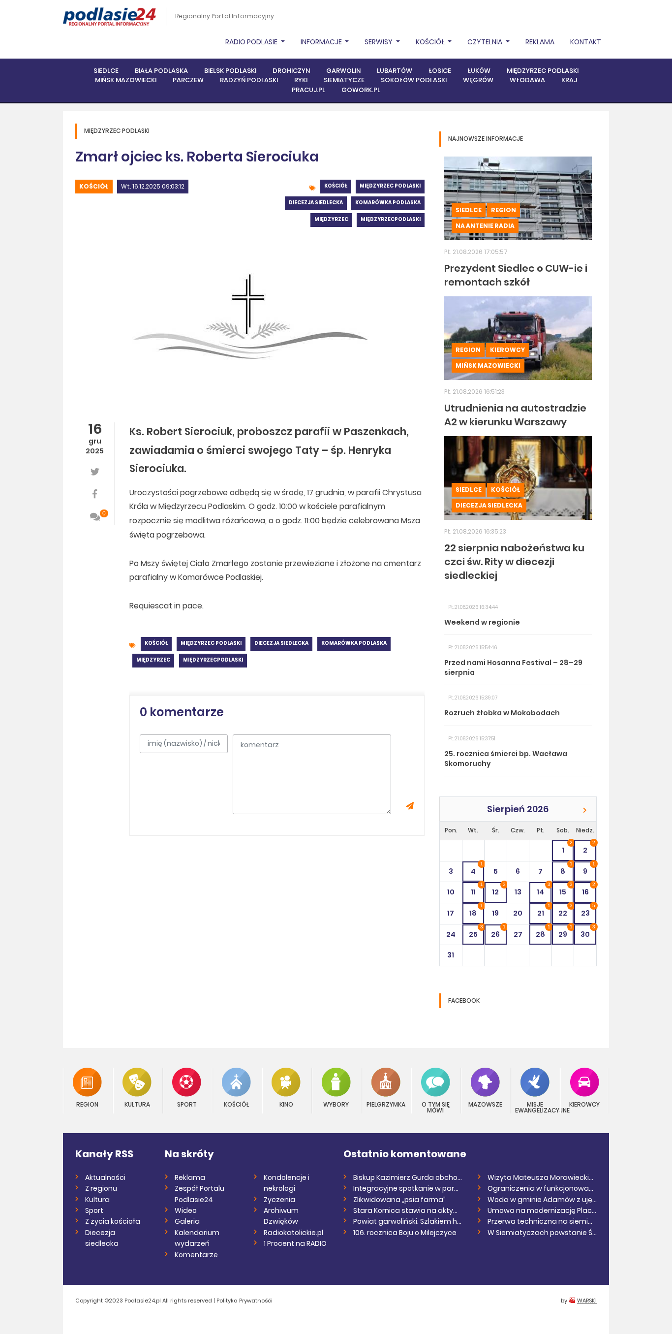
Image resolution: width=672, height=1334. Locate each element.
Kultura (137, 1104)
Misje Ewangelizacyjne (534, 1106)
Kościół (94, 186)
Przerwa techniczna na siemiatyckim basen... (542, 1221)
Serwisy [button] (379, 42)
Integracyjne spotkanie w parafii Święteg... (408, 1188)
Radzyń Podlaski (249, 80)
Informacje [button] (322, 42)
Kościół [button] (431, 42)
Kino (286, 1104)
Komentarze (196, 1255)
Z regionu (101, 1188)
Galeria (187, 1221)
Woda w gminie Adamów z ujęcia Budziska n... (542, 1200)
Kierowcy (507, 350)
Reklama (539, 42)
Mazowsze (485, 1104)
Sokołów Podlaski (414, 80)
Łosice (439, 70)
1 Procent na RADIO (295, 1243)
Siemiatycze (344, 80)
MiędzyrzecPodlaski (391, 219)
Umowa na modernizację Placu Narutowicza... (542, 1210)
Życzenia (279, 1200)
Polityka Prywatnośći (244, 1300)
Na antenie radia (485, 226)
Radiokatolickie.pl (293, 1233)
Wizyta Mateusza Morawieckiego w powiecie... (542, 1177)
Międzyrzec (331, 219)
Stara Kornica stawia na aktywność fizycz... (408, 1210)
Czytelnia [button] (485, 42)
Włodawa (527, 80)
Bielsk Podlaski (230, 70)
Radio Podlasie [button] (252, 42)
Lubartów (394, 70)
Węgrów (478, 80)
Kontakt (585, 42)
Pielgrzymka (386, 1104)
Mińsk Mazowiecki (125, 80)
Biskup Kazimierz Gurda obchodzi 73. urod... (408, 1177)
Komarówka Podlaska (388, 202)
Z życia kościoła (112, 1221)
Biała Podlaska (161, 70)
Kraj (569, 80)
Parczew (188, 80)
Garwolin (343, 70)
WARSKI (587, 1300)
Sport (187, 1104)
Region (503, 210)
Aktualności (105, 1177)
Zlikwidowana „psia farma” (399, 1200)
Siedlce (106, 70)
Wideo (186, 1210)
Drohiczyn (291, 70)
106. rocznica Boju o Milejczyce (405, 1233)
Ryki (300, 80)
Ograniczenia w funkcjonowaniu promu (542, 1188)
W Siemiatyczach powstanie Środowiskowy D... (542, 1233)
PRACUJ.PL (308, 90)
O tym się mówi (436, 1106)
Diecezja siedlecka (316, 202)
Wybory (336, 1104)
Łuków (478, 70)
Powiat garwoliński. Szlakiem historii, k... (408, 1221)
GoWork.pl (360, 90)
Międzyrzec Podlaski (543, 70)
